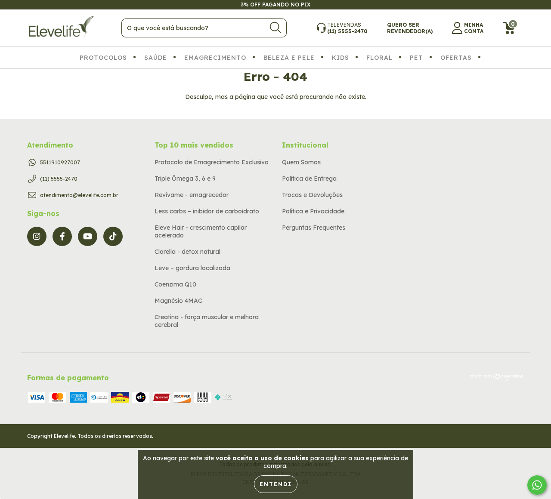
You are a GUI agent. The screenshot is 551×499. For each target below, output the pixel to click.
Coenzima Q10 (175, 284)
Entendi (276, 484)
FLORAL (379, 58)
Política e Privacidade (313, 211)
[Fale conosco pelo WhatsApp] (537, 485)
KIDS (340, 58)
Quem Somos (301, 162)
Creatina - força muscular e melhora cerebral (207, 321)
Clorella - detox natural (187, 252)
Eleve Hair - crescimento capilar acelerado (201, 231)
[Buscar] (275, 28)
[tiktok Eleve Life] (113, 236)
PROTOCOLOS (103, 58)
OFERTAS (456, 58)
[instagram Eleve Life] (36, 236)
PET (416, 58)
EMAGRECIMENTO (215, 58)
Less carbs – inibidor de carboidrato (207, 211)
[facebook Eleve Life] (62, 236)
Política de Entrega (309, 178)
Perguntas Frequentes (313, 227)
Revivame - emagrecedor (192, 195)
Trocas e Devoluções (312, 195)
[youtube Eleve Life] (87, 236)
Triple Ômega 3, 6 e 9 (185, 178)
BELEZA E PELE (289, 58)
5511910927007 (60, 162)
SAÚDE (155, 58)
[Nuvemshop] (497, 379)
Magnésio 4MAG (179, 301)
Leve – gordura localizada (192, 268)
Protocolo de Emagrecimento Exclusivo (212, 162)
